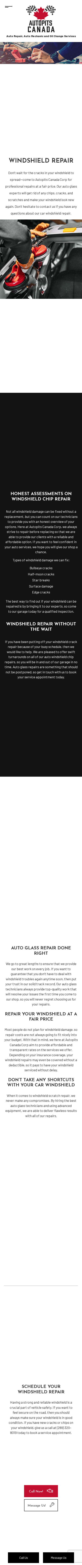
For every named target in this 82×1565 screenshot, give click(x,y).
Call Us (23, 1557)
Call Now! (36, 1491)
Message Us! (37, 1505)
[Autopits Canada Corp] (41, 18)
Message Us (58, 1557)
